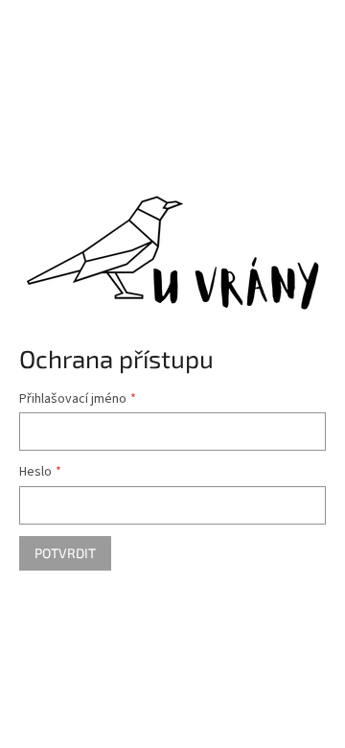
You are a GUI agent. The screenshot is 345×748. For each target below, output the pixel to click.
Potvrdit (65, 553)
